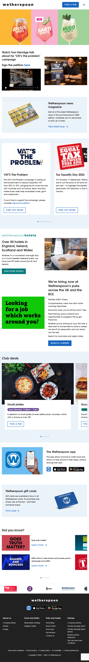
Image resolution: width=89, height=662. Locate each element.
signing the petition (21, 203)
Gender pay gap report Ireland (76, 630)
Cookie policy (44, 650)
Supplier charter (30, 626)
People (5, 629)
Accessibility (56, 650)
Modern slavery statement (73, 636)
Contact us (50, 636)
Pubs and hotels (53, 618)
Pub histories (50, 632)
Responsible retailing (32, 623)
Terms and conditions (16, 650)
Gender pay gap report (76, 626)
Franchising (50, 623)
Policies (70, 618)
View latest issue (56, 126)
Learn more (40, 544)
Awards (5, 626)
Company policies (74, 623)
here (27, 65)
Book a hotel (51, 626)
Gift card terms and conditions (74, 641)
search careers (60, 343)
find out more (16, 211)
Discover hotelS (14, 271)
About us (7, 618)
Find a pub (70, 4)
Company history (9, 623)
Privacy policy (31, 650)
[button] (39, 221)
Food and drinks (31, 618)
